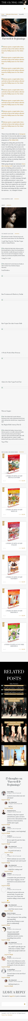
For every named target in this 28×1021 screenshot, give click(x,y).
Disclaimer (10, 1015)
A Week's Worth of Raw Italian (14, 544)
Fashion (6, 698)
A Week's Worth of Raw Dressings (14, 611)
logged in (12, 996)
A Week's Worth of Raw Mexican (10, 353)
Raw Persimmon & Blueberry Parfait (12, 294)
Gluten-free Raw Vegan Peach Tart (11, 382)
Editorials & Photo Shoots (11, 14)
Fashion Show (13, 698)
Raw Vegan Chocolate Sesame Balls (11, 323)
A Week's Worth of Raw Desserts (14, 578)
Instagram (22, 134)
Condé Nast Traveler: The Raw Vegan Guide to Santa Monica (12, 242)
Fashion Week (20, 698)
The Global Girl (13, 140)
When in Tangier (6, 411)
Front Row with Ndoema (14, 700)
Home (2, 14)
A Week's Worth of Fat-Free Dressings (14, 645)
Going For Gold (6, 258)
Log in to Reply (5, 799)
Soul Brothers (5, 270)
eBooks (4, 480)
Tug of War (4, 442)
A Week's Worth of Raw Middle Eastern (14, 476)
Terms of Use (4, 1015)
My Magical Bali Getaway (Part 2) (11, 425)
